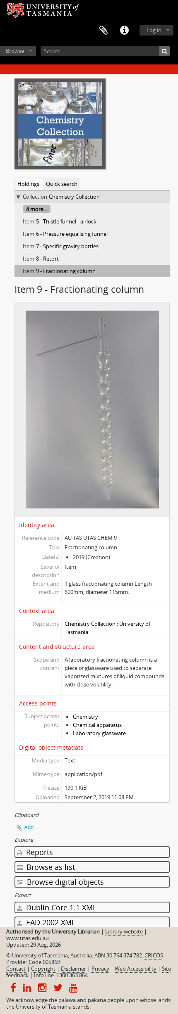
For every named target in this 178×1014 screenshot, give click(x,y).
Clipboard (103, 30)
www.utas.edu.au (27, 938)
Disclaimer (73, 968)
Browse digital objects (64, 882)
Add (29, 827)
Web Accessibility (135, 968)
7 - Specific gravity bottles (67, 246)
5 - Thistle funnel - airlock (66, 221)
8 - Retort (47, 258)
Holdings (28, 184)
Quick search (61, 184)
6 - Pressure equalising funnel (72, 233)
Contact (16, 968)
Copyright (43, 968)
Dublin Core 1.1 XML (60, 907)
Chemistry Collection (74, 196)
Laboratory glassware (99, 733)
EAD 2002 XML (49, 922)
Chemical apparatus (97, 725)
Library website (124, 931)
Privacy (100, 968)
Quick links (124, 30)
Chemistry (85, 716)
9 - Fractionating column (66, 271)
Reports (38, 852)
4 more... (36, 209)
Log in (154, 30)
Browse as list (49, 867)
